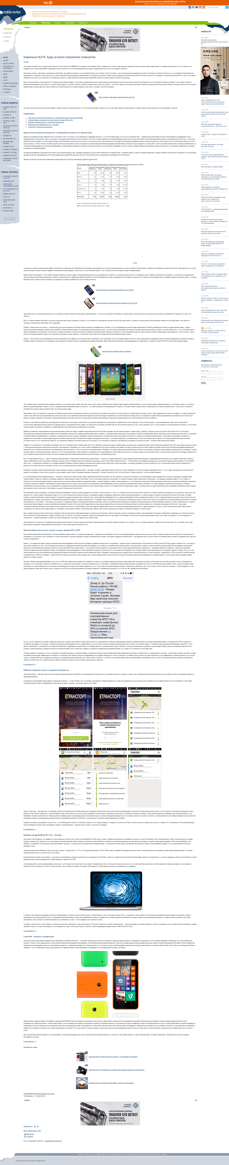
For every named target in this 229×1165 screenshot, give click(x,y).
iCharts (135, 262)
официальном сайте (30, 676)
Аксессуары (8, 63)
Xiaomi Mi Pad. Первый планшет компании (116, 351)
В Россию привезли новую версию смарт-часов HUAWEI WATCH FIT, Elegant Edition (212, 243)
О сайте (6, 92)
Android (7, 37)
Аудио (6, 41)
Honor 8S (7, 136)
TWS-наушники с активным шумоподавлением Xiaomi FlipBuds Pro (214, 188)
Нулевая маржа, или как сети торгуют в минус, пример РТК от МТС (50, 120)
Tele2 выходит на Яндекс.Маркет (212, 167)
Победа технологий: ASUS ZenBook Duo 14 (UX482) (50, 12)
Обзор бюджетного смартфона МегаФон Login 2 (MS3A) (115, 290)
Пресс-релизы (9, 86)
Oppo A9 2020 (8, 205)
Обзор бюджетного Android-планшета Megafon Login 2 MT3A (116, 303)
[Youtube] (196, 7)
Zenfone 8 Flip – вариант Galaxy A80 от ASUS (214, 135)
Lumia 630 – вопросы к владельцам (40, 127)
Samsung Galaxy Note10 (10, 132)
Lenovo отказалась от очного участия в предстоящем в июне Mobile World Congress (214, 353)
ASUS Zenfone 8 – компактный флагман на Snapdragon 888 (214, 210)
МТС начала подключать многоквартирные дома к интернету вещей (213, 288)
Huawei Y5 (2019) (10, 152)
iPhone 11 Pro (9, 118)
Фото (5, 77)
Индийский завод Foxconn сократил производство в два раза (213, 342)
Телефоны (8, 29)
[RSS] (203, 7)
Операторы (8, 71)
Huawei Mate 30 (9, 112)
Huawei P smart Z (10, 149)
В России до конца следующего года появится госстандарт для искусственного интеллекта (213, 199)
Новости (80, 1154)
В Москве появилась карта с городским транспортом (46, 122)
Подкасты (83, 23)
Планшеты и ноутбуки (8, 67)
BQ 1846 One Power (8, 142)
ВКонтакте (30, 1134)
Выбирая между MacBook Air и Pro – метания (43, 125)
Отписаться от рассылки (209, 367)
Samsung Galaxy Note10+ (10, 127)
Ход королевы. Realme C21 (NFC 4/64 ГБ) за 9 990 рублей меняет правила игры (59, 14)
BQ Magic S (8, 208)
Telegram (30, 1136)
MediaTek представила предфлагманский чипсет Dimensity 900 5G (214, 42)
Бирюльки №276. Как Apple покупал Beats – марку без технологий (111, 1083)
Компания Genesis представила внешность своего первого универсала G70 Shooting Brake (214, 221)
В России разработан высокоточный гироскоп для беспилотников (213, 232)
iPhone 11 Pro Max (9, 122)
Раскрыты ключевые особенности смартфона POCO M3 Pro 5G (212, 255)
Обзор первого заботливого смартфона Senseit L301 (117, 97)
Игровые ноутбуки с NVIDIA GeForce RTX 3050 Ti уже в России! (213, 331)
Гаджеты (7, 33)
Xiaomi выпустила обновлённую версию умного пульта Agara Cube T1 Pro (214, 321)
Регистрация (205, 365)
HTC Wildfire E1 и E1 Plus (10, 190)
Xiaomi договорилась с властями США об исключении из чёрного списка (214, 311)
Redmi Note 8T (9, 194)
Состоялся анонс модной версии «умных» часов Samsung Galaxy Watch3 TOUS (214, 156)
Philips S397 (8, 211)
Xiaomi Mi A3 (8, 146)
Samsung (45, 23)
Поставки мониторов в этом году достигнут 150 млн (212, 145)
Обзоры (33, 23)
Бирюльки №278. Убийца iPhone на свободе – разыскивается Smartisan (113, 1057)
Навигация (118, 1154)
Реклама (7, 89)
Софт (5, 80)
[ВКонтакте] (189, 7)
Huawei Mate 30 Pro (9, 108)
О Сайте (164, 1154)
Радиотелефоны (10, 83)
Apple (5, 60)
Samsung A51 (8, 181)
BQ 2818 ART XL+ (9, 139)
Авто (5, 74)
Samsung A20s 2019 (9, 201)
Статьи (58, 23)
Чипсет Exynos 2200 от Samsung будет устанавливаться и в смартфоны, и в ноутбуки (214, 276)
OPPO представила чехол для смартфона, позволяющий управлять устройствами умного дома (213, 177)
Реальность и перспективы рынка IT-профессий (48, 16)
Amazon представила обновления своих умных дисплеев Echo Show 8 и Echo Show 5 (214, 114)
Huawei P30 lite (9, 155)
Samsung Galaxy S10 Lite (10, 177)
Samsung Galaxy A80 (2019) (10, 159)
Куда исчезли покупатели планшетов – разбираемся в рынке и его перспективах (55, 118)
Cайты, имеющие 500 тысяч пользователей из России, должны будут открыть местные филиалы (213, 102)
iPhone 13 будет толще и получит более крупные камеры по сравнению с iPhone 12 (214, 300)
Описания (69, 23)
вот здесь (126, 78)
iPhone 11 (7, 115)
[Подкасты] (200, 7)
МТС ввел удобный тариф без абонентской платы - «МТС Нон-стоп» (214, 125)
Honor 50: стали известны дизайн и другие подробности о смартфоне (213, 265)
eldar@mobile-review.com (45, 1094)
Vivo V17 (6, 197)
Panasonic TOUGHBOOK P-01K (10, 185)
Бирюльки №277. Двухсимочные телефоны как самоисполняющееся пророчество (116, 1070)
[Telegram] (193, 7)
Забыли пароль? (216, 365)
